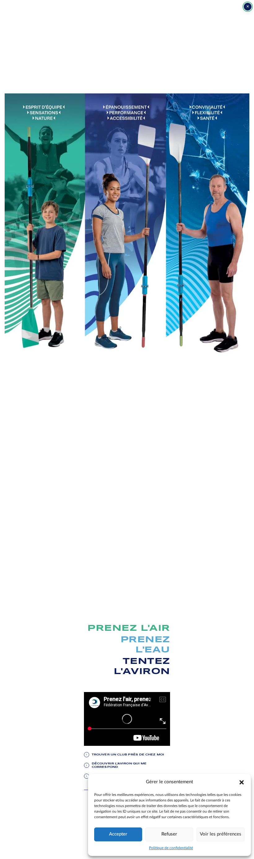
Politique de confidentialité (171, 848)
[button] (242, 782)
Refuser (169, 834)
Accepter (118, 834)
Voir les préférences (220, 834)
